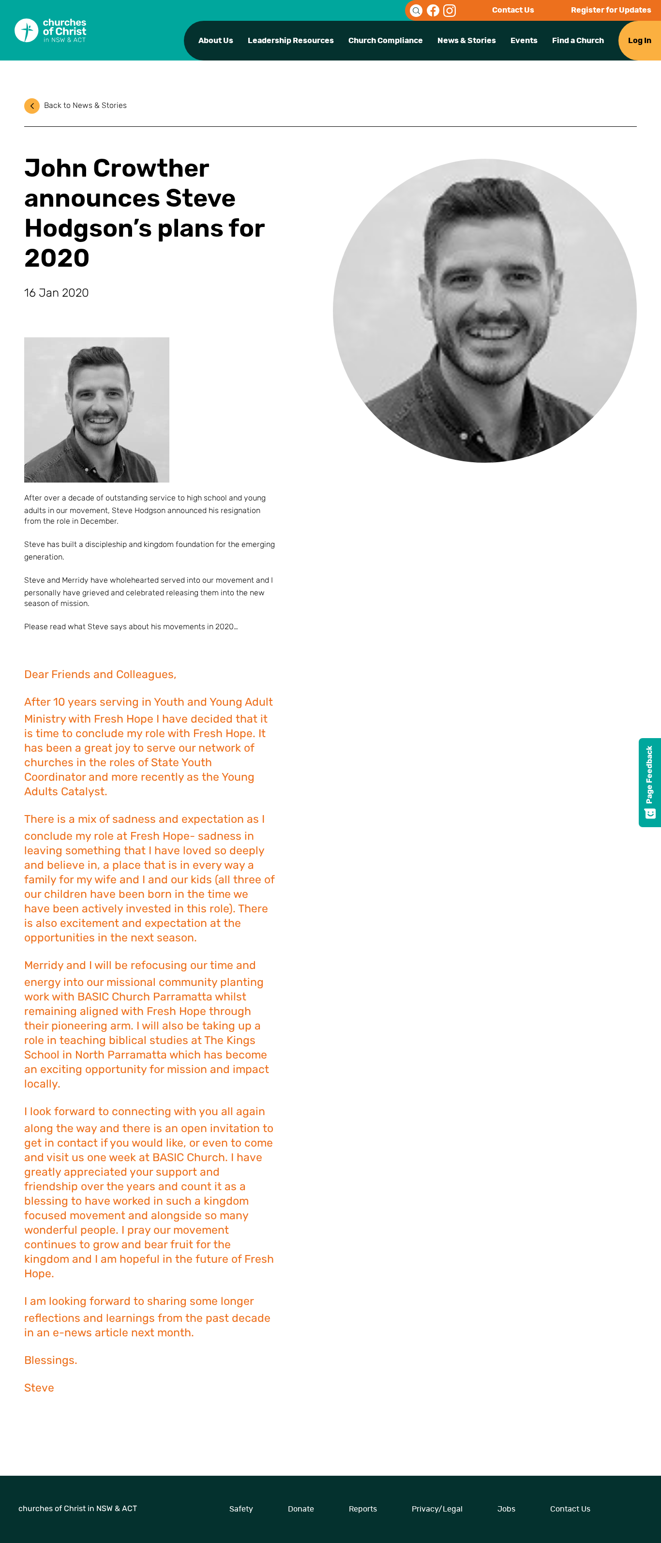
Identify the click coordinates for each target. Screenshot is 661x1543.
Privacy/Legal (437, 1509)
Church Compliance (385, 41)
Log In (639, 41)
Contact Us (513, 10)
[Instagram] (449, 10)
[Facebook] (433, 10)
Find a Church (578, 41)
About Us (215, 41)
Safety (241, 1509)
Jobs (506, 1509)
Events (524, 41)
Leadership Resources (291, 41)
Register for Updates (611, 10)
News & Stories (466, 41)
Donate (301, 1509)
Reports (363, 1509)
